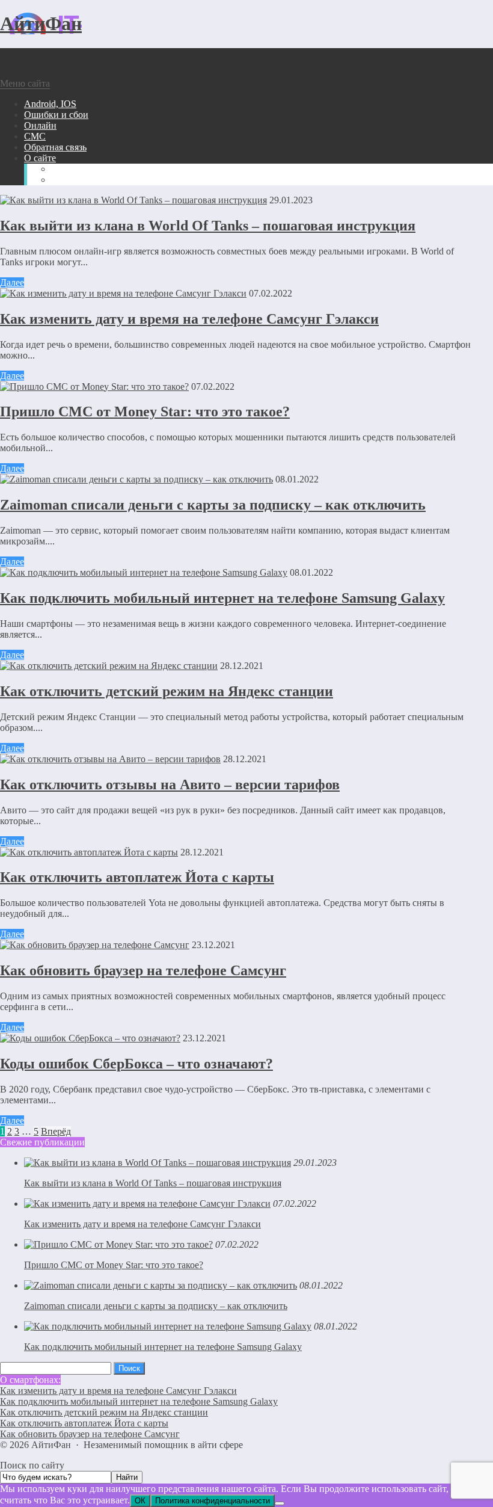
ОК (140, 1500)
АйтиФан (41, 23)
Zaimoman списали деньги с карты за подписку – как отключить (213, 505)
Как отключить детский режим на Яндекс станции (166, 691)
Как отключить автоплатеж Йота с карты (137, 877)
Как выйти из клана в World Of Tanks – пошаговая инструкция (207, 225)
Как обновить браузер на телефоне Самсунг (143, 970)
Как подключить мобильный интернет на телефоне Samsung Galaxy (222, 598)
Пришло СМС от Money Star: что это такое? (145, 411)
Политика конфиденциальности (212, 1500)
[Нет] (279, 1503)
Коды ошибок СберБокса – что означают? (136, 1063)
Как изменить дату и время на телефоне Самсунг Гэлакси (189, 319)
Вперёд (56, 1131)
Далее (12, 282)
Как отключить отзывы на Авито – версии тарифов (170, 784)
